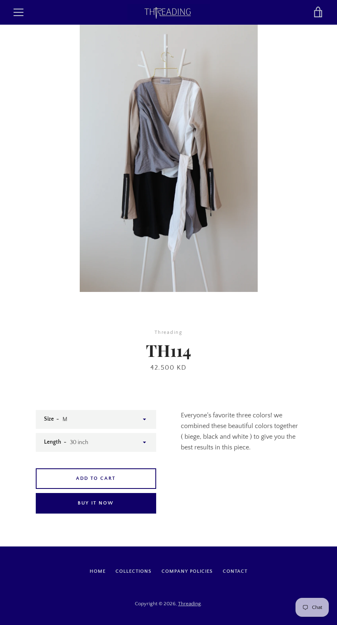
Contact (235, 571)
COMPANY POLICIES (187, 571)
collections (133, 571)
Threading (189, 603)
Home (98, 571)
